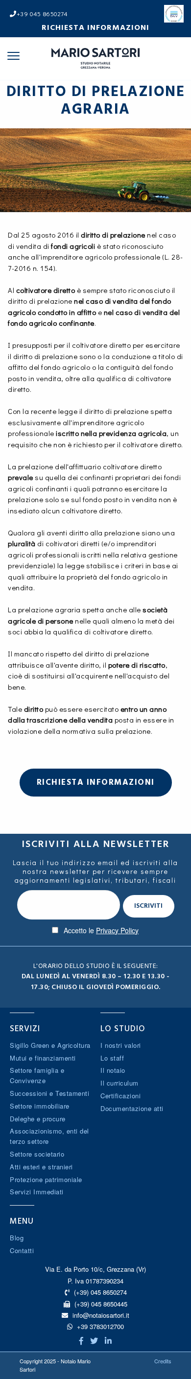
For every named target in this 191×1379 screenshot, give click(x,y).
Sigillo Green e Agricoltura (50, 1045)
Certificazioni (120, 1095)
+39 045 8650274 (42, 13)
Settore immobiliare (40, 1106)
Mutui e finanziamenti (43, 1058)
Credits (162, 1361)
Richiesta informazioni (95, 28)
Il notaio (112, 1070)
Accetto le (101, 930)
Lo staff (112, 1058)
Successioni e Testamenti (49, 1093)
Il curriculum (119, 1083)
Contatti (22, 1250)
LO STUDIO (122, 1029)
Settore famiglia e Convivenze (37, 1075)
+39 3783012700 (99, 1326)
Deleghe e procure (38, 1118)
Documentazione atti (132, 1108)
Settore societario (37, 1154)
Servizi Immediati (37, 1191)
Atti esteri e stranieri (41, 1166)
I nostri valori (120, 1045)
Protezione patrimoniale (46, 1179)
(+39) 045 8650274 (99, 1292)
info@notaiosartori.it (100, 1315)
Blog (17, 1237)
